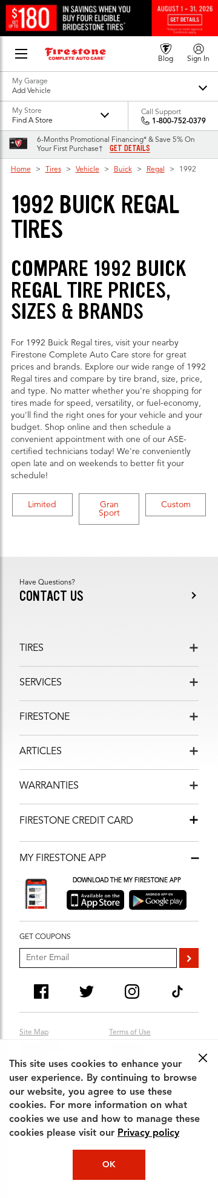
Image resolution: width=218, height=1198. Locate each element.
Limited (42, 505)
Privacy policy (148, 1133)
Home (21, 169)
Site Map (33, 1032)
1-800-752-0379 (179, 121)
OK (109, 1165)
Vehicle (87, 169)
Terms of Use (130, 1032)
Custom (176, 505)
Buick (123, 169)
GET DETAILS (130, 148)
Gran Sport (109, 509)
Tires (53, 169)
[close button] (203, 1058)
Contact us (51, 596)
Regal (156, 169)
